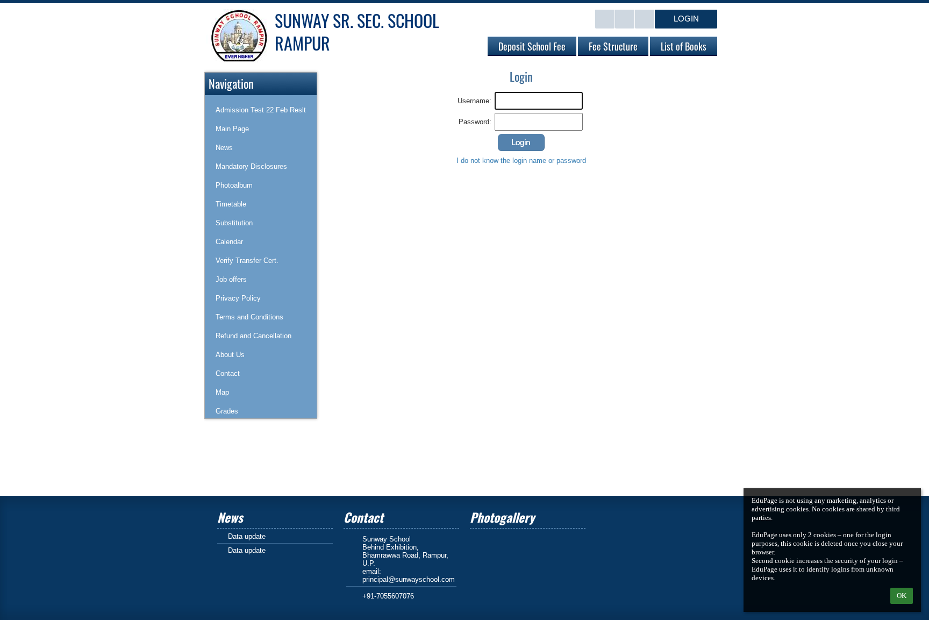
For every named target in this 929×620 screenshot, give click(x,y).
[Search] (604, 19)
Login (686, 18)
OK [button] (901, 596)
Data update (247, 536)
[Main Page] (624, 19)
